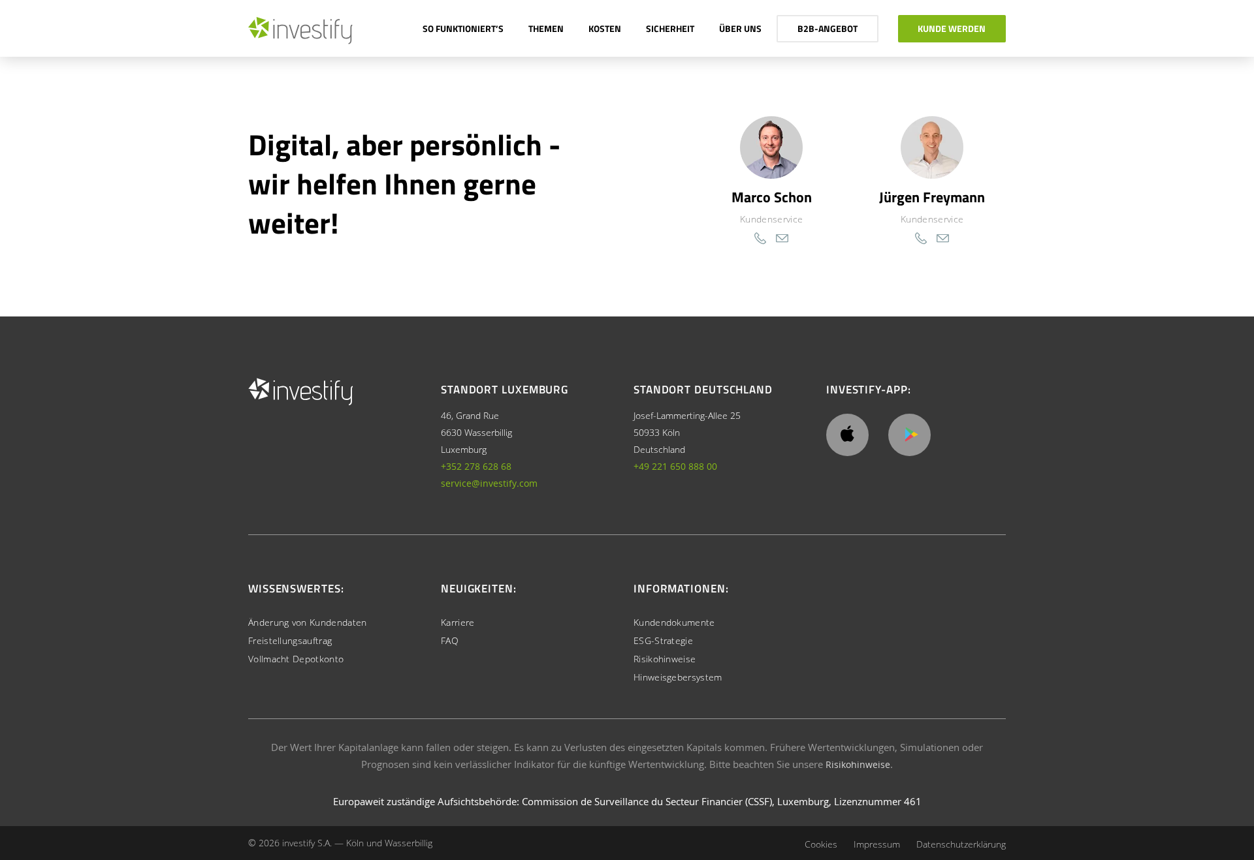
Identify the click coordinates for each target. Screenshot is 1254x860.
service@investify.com (489, 483)
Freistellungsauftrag (290, 640)
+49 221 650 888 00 (675, 466)
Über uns (740, 28)
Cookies (821, 844)
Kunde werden (952, 28)
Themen (546, 28)
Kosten (604, 28)
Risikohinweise (665, 659)
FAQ (449, 640)
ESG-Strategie (663, 640)
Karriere (457, 622)
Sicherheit (670, 28)
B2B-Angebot (827, 28)
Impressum (877, 844)
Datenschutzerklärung (961, 844)
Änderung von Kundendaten (307, 622)
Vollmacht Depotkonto (296, 659)
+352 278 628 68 (476, 466)
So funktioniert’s (463, 28)
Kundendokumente (674, 622)
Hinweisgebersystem (678, 677)
